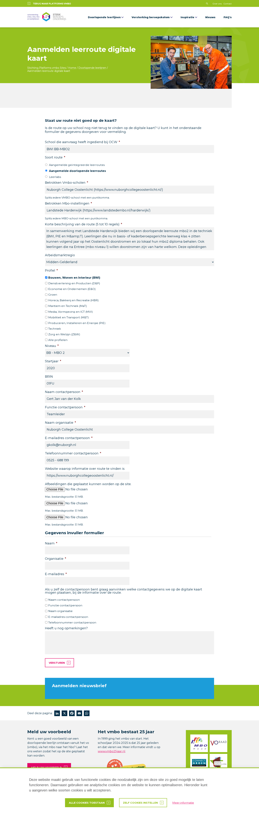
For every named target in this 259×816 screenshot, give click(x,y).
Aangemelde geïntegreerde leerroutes (77, 165)
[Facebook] (72, 713)
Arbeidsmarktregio (60, 255)
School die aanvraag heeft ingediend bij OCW (82, 142)
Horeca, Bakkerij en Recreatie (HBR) (73, 300)
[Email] (79, 713)
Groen (52, 294)
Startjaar (53, 361)
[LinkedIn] (57, 713)
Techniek (54, 328)
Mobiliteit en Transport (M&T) (68, 317)
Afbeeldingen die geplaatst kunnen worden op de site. (88, 484)
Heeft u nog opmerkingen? (66, 628)
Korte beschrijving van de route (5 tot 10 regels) (83, 224)
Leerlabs (55, 177)
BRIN (49, 376)
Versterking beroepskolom (151, 17)
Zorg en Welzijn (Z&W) (64, 334)
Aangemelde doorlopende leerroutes (77, 171)
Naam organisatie (60, 422)
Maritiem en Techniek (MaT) (67, 306)
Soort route (55, 157)
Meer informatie (183, 802)
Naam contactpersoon (64, 392)
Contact (227, 3)
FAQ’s (228, 17)
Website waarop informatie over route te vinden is (85, 468)
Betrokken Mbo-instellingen (68, 203)
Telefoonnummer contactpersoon (73, 453)
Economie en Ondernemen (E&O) (72, 289)
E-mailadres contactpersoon (68, 438)
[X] (64, 713)
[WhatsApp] (87, 713)
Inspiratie (187, 17)
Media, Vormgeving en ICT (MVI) (70, 311)
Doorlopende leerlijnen (104, 17)
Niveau (52, 345)
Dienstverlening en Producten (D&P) (74, 283)
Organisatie (55, 558)
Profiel (51, 270)
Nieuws (210, 17)
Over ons (217, 3)
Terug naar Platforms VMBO (52, 3)
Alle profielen (57, 340)
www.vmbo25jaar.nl (111, 751)
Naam (51, 543)
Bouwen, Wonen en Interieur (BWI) (74, 277)
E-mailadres (56, 574)
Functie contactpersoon (65, 407)
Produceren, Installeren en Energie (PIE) (77, 323)
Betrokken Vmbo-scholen (66, 182)
